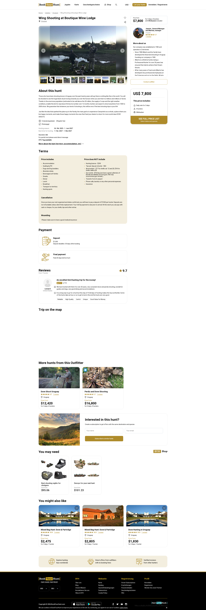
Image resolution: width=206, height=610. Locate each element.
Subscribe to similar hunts (104, 438)
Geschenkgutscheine (128, 590)
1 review (148, 36)
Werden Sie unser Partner (153, 588)
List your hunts (139, 5)
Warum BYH (79, 593)
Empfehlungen (126, 585)
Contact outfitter (149, 82)
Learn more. (124, 607)
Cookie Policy (102, 593)
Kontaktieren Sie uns (82, 590)
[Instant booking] (86, 370)
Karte (100, 582)
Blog (76, 585)
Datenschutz (102, 590)
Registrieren (162, 5)
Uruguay (44, 21)
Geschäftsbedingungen (106, 588)
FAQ (122, 593)
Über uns (78, 582)
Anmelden (152, 5)
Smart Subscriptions (128, 582)
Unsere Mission (80, 588)
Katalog (101, 585)
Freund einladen (126, 588)
